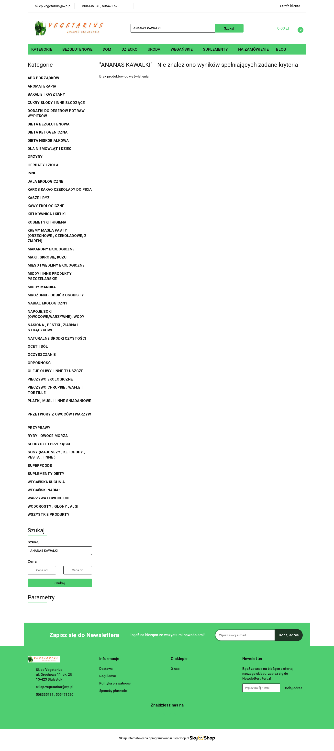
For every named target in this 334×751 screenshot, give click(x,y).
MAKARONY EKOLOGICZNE (52, 249)
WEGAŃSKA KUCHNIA (47, 482)
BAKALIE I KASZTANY (47, 94)
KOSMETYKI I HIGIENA (47, 222)
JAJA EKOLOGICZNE (45, 181)
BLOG (281, 49)
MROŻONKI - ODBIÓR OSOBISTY (56, 295)
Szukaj (60, 583)
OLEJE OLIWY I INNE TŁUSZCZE (56, 371)
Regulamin (107, 676)
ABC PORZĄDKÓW (43, 78)
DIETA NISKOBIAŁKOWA (48, 140)
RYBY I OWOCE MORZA (48, 436)
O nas (175, 669)
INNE (32, 173)
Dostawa (106, 669)
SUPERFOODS (40, 465)
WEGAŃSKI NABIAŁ (45, 490)
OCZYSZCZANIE (42, 354)
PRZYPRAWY (39, 428)
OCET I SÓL (38, 346)
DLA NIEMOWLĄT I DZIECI (50, 148)
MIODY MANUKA (42, 287)
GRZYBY (35, 157)
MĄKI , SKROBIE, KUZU (47, 257)
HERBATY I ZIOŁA (43, 165)
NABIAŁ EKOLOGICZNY (48, 303)
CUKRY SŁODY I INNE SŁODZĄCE (57, 103)
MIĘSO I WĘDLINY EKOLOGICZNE (57, 265)
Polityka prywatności (115, 683)
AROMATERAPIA (42, 86)
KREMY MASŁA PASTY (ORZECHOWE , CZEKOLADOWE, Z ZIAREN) (57, 235)
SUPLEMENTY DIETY (46, 473)
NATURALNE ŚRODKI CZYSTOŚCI (57, 338)
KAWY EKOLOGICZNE (46, 206)
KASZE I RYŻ (39, 198)
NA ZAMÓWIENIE (253, 49)
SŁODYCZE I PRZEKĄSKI (49, 444)
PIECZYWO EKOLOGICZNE (50, 379)
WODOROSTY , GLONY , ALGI (53, 506)
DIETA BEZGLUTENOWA (49, 124)
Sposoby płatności (113, 691)
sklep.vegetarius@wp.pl (54, 687)
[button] (109, 658)
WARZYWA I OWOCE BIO (49, 498)
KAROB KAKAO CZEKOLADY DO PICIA (60, 189)
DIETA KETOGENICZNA (47, 132)
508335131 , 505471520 (54, 694)
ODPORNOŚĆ (39, 363)
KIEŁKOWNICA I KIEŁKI (47, 214)
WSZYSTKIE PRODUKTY (48, 514)
